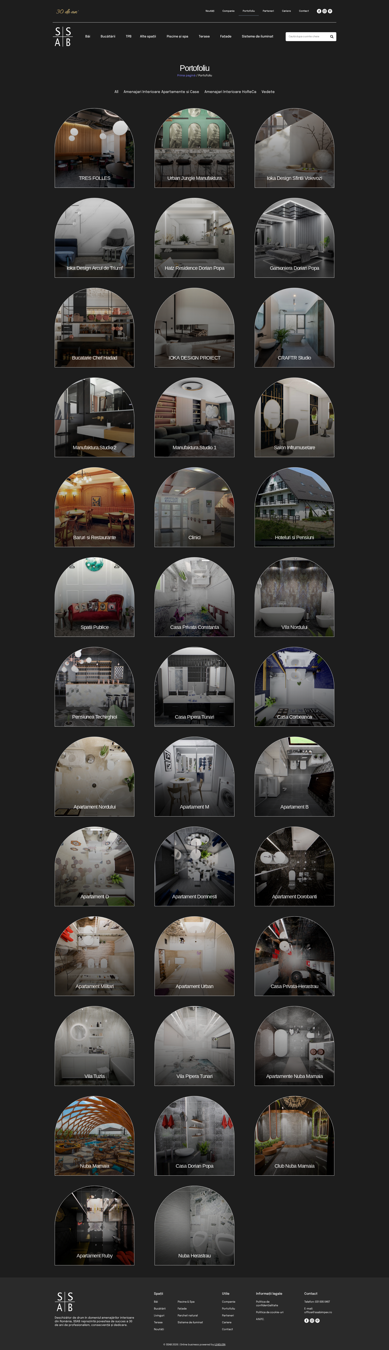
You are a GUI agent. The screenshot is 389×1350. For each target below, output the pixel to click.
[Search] (331, 36)
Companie (228, 11)
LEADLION (220, 1345)
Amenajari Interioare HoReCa (230, 92)
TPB (128, 36)
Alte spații (148, 36)
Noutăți (210, 11)
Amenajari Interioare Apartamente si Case (161, 92)
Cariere (286, 11)
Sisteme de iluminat (257, 36)
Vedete (268, 92)
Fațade (225, 36)
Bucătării (108, 36)
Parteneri (268, 11)
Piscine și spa (177, 36)
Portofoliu (249, 11)
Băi (87, 36)
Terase (204, 36)
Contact (304, 11)
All (116, 92)
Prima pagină (186, 75)
